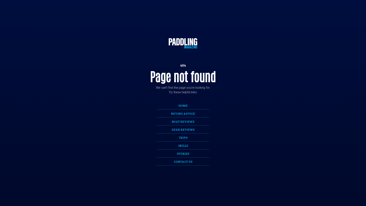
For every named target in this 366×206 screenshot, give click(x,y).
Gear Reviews (183, 129)
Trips (183, 137)
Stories (183, 153)
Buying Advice (183, 113)
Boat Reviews (183, 121)
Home (183, 105)
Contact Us (183, 161)
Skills (183, 145)
